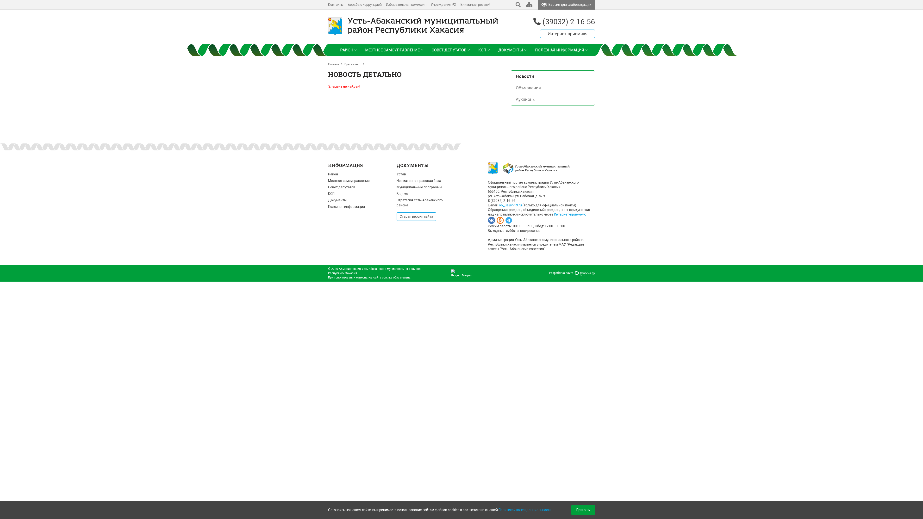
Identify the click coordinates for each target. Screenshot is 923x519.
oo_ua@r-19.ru (510, 205)
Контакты (335, 4)
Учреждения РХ (443, 4)
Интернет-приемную (570, 214)
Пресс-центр (352, 64)
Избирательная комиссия (406, 4)
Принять (583, 510)
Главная (333, 64)
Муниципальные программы (419, 187)
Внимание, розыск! (475, 4)
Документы (337, 200)
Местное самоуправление (349, 181)
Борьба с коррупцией (365, 4)
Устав (401, 174)
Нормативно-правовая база (419, 181)
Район (333, 174)
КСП (331, 194)
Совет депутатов (341, 187)
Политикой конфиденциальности (525, 510)
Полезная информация (346, 207)
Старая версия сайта (416, 216)
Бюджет (403, 194)
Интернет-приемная (567, 33)
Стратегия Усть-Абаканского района (420, 202)
